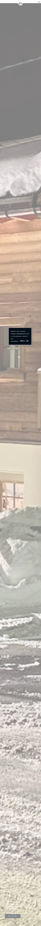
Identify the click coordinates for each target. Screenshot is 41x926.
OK (27, 341)
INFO (22, 341)
